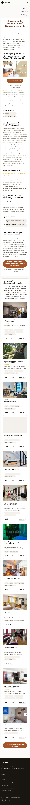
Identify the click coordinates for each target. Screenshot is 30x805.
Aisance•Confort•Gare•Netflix (13, 725)
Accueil (3, 12)
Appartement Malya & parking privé (10, 320)
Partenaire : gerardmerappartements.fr (10, 782)
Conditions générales (6, 790)
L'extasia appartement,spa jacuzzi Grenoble (12, 542)
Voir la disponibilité (15, 81)
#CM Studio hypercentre (11, 469)
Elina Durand (12, 29)
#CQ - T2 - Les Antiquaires (12, 578)
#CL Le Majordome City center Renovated (10, 400)
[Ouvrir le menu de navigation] (27, 2)
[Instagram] (9, 800)
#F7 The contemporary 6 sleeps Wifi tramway (11, 503)
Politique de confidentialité (7, 788)
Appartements (15, 12)
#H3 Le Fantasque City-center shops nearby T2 (11, 648)
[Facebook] (2, 800)
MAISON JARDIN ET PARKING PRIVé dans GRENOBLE (13, 361)
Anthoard (7, 612)
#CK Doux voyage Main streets (13, 435)
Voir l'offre (21, 338)
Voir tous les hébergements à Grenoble (15, 745)
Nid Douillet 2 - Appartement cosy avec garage (12, 686)
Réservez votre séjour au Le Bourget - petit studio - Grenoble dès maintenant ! (15, 263)
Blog (8, 12)
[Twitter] (5, 800)
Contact (3, 779)
